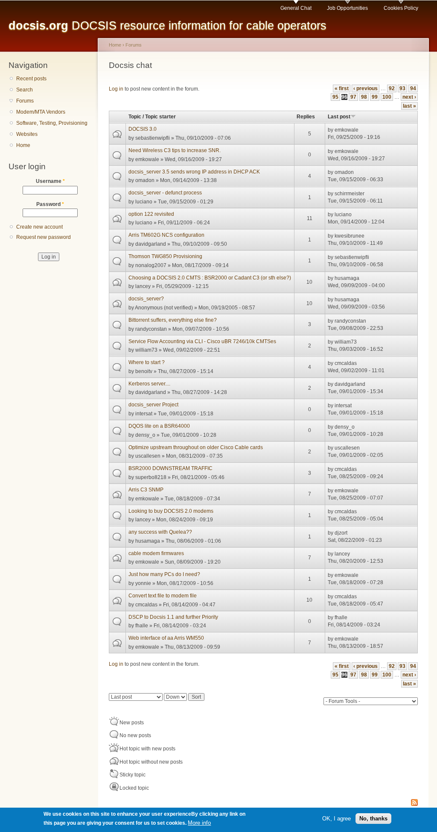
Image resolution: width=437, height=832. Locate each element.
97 (353, 97)
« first (342, 88)
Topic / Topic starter (152, 117)
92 (392, 88)
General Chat (296, 8)
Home (23, 145)
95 (335, 97)
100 (386, 97)
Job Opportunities (347, 8)
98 (364, 97)
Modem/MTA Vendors (40, 112)
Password (50, 204)
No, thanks (373, 818)
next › (409, 97)
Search (24, 90)
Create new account (39, 227)
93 (402, 88)
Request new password (43, 237)
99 (375, 97)
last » (409, 106)
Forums (25, 101)
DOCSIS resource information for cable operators (167, 25)
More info (199, 823)
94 (413, 88)
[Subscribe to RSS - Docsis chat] (414, 803)
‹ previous (365, 88)
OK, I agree (336, 818)
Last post (339, 117)
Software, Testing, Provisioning (51, 123)
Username (50, 181)
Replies (306, 117)
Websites (27, 134)
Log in (116, 89)
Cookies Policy (401, 8)
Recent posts (31, 79)
